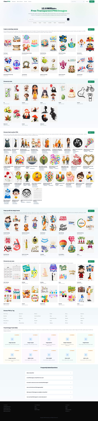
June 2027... (36, 202)
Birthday (23, 282)
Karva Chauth (44, 151)
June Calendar (36, 203)
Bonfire (55, 22)
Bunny (66, 313)
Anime (41, 102)
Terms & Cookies (68, 409)
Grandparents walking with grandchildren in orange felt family (57, 150)
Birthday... (86, 151)
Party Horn (91, 151)
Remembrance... (6, 185)
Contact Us (67, 411)
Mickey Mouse (6, 320)
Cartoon (23, 102)
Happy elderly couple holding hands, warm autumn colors (64, 167)
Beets (78, 254)
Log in (87, 1)
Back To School (6, 303)
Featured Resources (7, 409)
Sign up (91, 1)
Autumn (29, 1)
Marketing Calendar (7, 411)
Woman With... (67, 152)
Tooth (35, 322)
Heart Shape (51, 185)
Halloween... (6, 151)
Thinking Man (6, 203)
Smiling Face (29, 202)
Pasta (51, 320)
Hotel (35, 318)
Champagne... (74, 169)
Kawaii (60, 102)
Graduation (79, 282)
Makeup (66, 318)
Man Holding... (42, 168)
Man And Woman (6, 169)
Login (35, 406)
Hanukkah (42, 254)
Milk (19, 320)
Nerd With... (14, 202)
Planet (66, 320)
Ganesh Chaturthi (62, 74)
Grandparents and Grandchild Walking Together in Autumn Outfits (25, 150)
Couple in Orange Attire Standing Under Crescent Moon (46, 150)
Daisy (51, 316)
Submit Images (37, 409)
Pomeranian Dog (69, 186)
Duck (81, 316)
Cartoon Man (15, 203)
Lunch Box (50, 22)
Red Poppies (6, 186)
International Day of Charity (27, 53)
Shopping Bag (21, 322)
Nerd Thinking (78, 185)
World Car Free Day (62, 53)
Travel (78, 303)
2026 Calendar (6, 282)
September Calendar (61, 22)
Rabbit (82, 320)
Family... (74, 152)
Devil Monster (6, 152)
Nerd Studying (88, 185)
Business (82, 313)
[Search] (83, 1)
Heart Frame (91, 168)
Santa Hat (5, 322)
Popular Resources (7, 408)
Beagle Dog (17, 186)
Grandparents (64, 168)
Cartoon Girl (78, 186)
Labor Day (34, 22)
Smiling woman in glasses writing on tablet (67, 150)
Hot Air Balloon (61, 254)
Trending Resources (7, 406)
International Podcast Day (8, 74)
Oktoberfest (79, 53)
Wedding (41, 282)
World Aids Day (6, 254)
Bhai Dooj (5, 168)
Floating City (32, 168)
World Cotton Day (25, 254)
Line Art (78, 102)
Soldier (29, 185)
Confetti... (56, 168)
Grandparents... (23, 151)
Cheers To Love (74, 168)
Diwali (66, 316)
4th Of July (6, 313)
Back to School (20, 1)
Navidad (35, 320)
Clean (7, 1)
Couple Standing (45, 152)
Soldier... (25, 185)
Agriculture (21, 313)
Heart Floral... (86, 168)
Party (60, 282)
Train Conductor (35, 186)
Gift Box (5, 318)
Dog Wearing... (17, 185)
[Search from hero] (68, 19)
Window (66, 322)
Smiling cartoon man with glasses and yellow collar (15, 201)
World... (27, 168)
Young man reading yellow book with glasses (89, 184)
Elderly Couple (64, 169)
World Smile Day (43, 53)
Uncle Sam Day (79, 74)
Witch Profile (14, 152)
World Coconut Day (43, 74)
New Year (60, 303)
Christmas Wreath (37, 316)
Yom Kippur (6, 53)
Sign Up (36, 408)
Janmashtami (24, 74)
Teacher (25, 1)
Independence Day (53, 318)
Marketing (82, 318)
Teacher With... (67, 151)
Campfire (61, 185)
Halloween (14, 1)
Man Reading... (88, 186)
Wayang (51, 322)
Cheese (20, 316)
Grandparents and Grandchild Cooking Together (34, 150)
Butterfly (5, 316)
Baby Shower (42, 303)
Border (51, 313)
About (66, 406)
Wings (82, 322)
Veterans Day (34, 185)
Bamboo (35, 313)
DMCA (66, 408)
